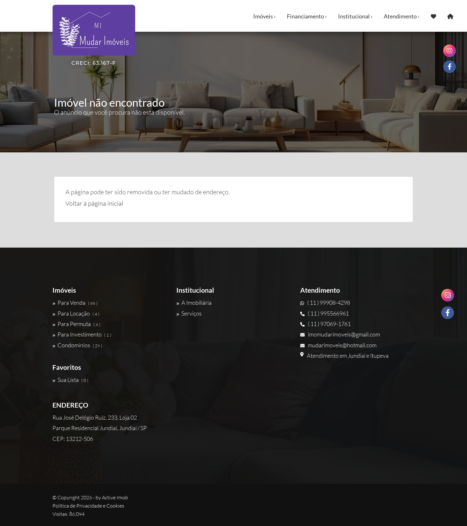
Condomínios (80, 345)
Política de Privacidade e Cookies (88, 506)
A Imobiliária (196, 302)
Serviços (191, 313)
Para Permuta (79, 323)
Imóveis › (264, 16)
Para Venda (78, 302)
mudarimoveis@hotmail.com (342, 345)
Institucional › (355, 16)
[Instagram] (447, 295)
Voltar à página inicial (94, 203)
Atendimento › (402, 16)
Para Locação (78, 313)
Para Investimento (84, 334)
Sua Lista (73, 379)
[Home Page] (450, 16)
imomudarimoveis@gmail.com (344, 334)
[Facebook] (447, 312)
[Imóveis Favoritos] (433, 16)
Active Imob (115, 497)
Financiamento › (307, 16)
